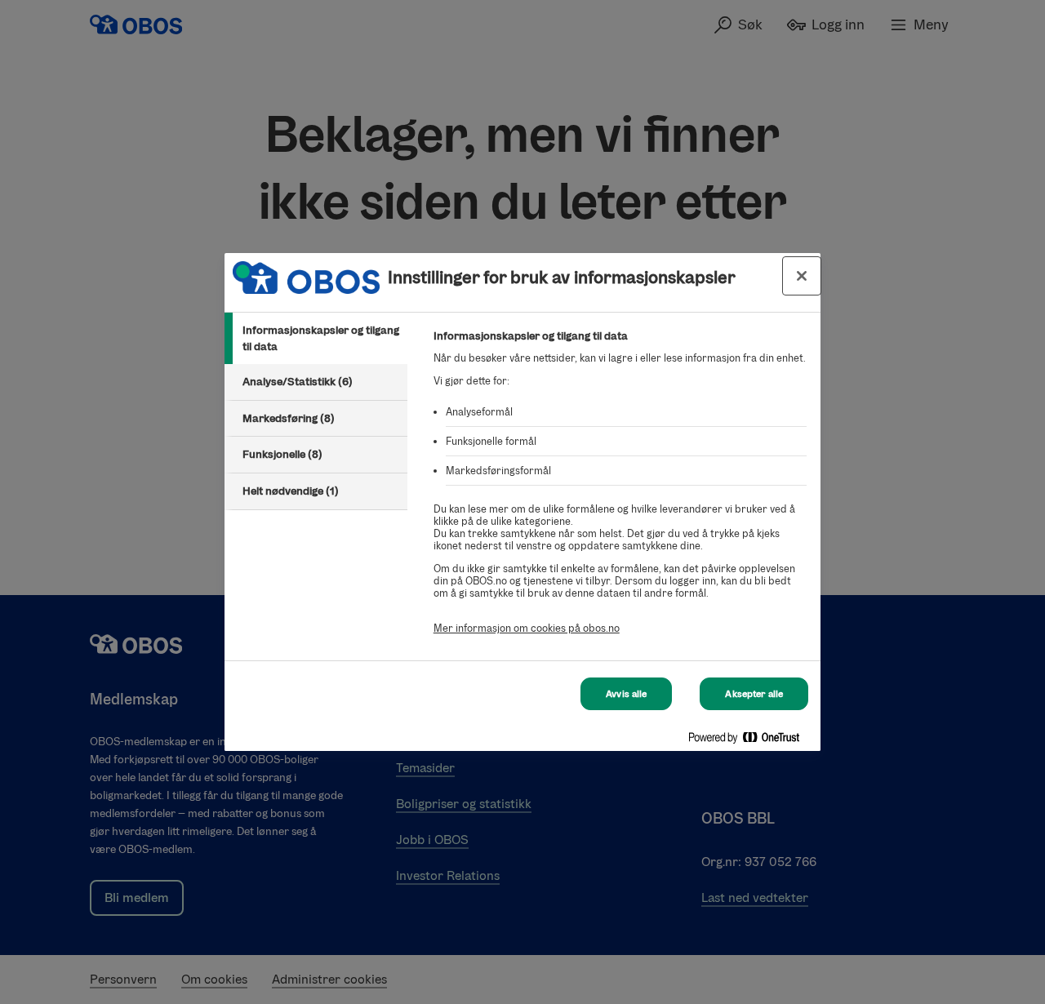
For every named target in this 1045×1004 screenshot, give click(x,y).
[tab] (316, 338)
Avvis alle (626, 694)
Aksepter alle (754, 694)
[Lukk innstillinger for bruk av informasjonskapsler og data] (802, 276)
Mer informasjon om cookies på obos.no (527, 628)
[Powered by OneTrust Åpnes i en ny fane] (750, 741)
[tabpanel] (620, 491)
